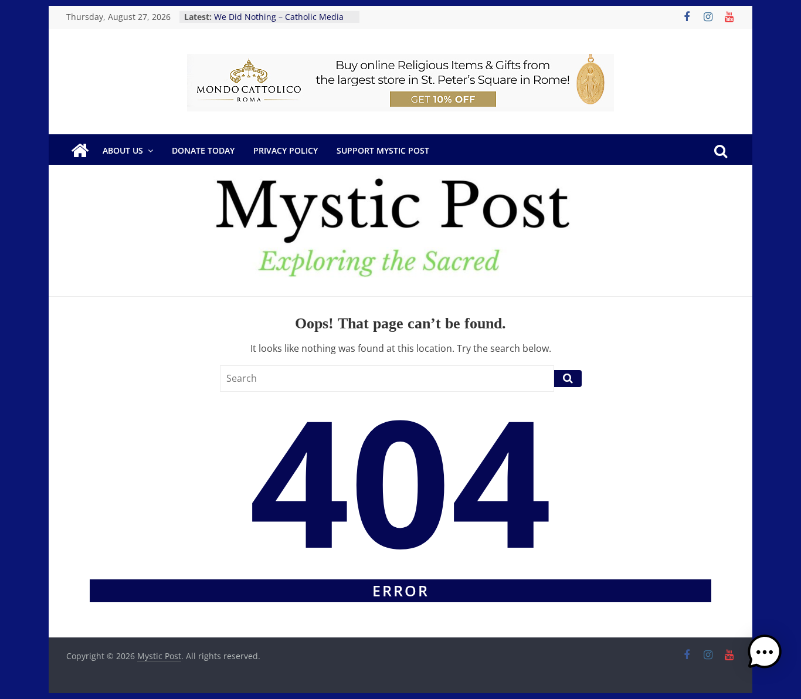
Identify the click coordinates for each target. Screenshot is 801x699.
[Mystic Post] (79, 151)
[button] (764, 657)
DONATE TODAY (203, 150)
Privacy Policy (285, 150)
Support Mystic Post (383, 150)
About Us (123, 150)
